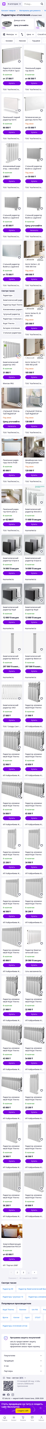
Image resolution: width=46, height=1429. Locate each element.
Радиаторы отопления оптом (15, 1326)
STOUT (37, 1317)
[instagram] (12, 1394)
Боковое (9, 41)
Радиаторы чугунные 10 (13, 1297)
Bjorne (5, 1317)
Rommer (22, 1309)
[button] (12, 83)
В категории (13, 4)
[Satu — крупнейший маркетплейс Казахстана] (4, 4)
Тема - (12, 1378)
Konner (16, 1317)
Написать (34, 230)
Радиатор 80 (8, 1289)
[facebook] (8, 1394)
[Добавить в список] (19, 62)
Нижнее (22, 41)
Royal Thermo (8, 1309)
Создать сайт (23, 1410)
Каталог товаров (8, 10)
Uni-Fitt (35, 1309)
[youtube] (3, 1394)
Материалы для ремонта (29, 10)
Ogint (27, 1317)
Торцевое (36, 41)
